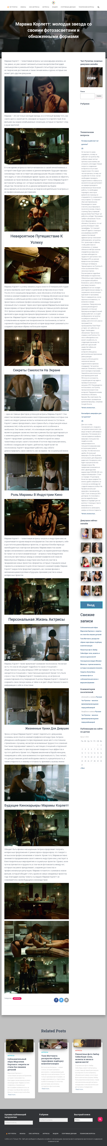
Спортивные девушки (68, 7)
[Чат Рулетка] (53, 2)
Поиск (82, 91)
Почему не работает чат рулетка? (90, 142)
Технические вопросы (86, 7)
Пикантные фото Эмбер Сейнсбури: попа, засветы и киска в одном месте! (90, 653)
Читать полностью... (88, 407)
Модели (55, 7)
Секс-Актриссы (34, 7)
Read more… (12, 1094)
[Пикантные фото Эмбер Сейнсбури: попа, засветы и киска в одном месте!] (87, 1043)
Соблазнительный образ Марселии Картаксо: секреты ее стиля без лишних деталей (90, 631)
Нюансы (23, 7)
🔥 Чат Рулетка (12, 7)
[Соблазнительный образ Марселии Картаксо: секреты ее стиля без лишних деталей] (19, 1045)
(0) (82, 148)
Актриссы (45, 7)
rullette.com (8, 1139)
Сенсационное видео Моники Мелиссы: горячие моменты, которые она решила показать (91, 664)
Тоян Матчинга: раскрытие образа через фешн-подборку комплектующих (91, 642)
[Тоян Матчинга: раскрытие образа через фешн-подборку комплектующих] (53, 1044)
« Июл (82, 768)
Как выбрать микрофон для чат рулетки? (91, 415)
